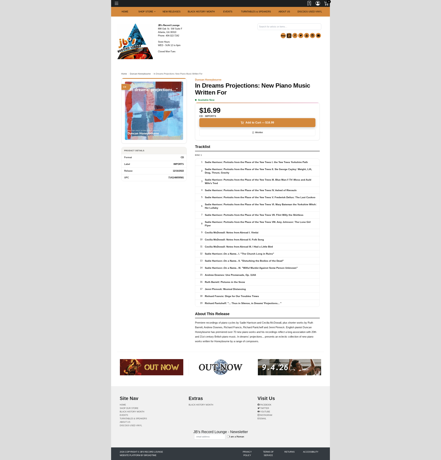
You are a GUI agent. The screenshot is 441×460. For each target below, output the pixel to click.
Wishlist (259, 132)
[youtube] (307, 35)
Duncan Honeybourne (140, 74)
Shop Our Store (129, 408)
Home (124, 74)
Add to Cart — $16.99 (259, 122)
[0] (326, 4)
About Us (284, 11)
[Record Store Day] (289, 36)
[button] (147, 12)
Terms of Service (268, 454)
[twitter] (301, 35)
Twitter (264, 408)
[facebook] (295, 35)
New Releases (172, 11)
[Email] (318, 35)
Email (263, 418)
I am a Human (236, 436)
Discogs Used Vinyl (310, 11)
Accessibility (310, 452)
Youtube (265, 411)
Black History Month (201, 11)
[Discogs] (283, 36)
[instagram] (312, 35)
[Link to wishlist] (309, 4)
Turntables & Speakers (256, 11)
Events (227, 11)
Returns (289, 452)
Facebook (265, 405)
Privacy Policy (247, 454)
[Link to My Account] (318, 4)
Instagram (266, 415)
